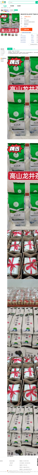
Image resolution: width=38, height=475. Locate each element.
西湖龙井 (25, 26)
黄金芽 (3, 53)
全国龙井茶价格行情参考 (26, 32)
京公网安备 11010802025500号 (13, 470)
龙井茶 (10, 7)
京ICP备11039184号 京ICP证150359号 (25, 470)
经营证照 (31, 471)
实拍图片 (19, 5)
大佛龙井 (2, 61)
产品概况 (5, 5)
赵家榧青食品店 (5, 10)
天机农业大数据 (11, 460)
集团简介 (1, 460)
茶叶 (7, 7)
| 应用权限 (34, 471)
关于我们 (28, 471)
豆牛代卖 (10, 465)
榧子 (3, 54)
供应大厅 (5, 7)
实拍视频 (12, 5)
